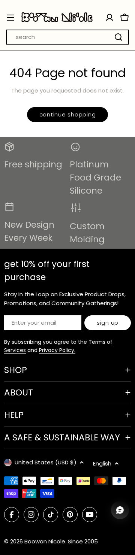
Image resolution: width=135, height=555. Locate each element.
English (102, 463)
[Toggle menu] (10, 17)
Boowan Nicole (44, 541)
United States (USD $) (45, 462)
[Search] (118, 37)
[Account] (109, 17)
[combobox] (67, 37)
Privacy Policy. (57, 350)
